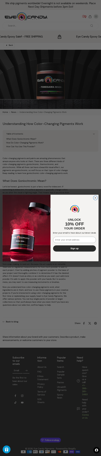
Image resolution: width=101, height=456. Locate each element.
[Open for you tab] (96, 450)
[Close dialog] (95, 198)
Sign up (74, 248)
